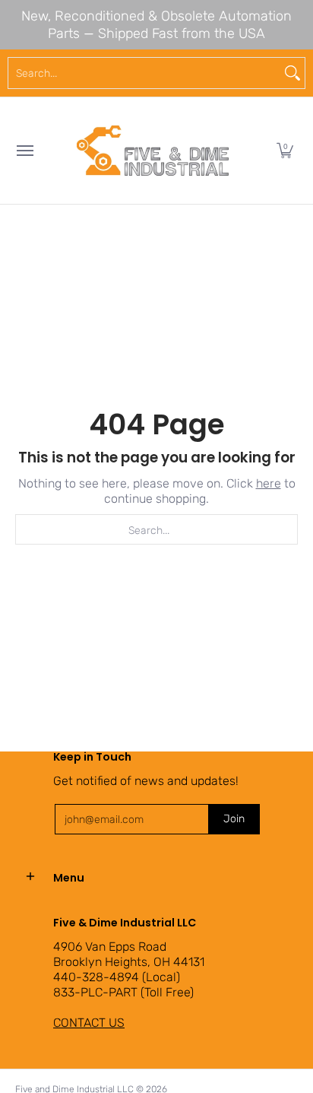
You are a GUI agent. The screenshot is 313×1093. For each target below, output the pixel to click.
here (268, 483)
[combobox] (144, 73)
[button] (285, 150)
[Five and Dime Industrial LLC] (153, 150)
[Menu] (24, 150)
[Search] (292, 73)
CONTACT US (89, 1022)
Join (234, 818)
